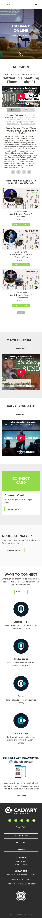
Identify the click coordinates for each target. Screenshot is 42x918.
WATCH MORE (21, 348)
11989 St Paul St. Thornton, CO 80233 (21, 884)
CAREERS (21, 849)
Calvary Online (24, 117)
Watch (15, 110)
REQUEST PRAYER (13, 550)
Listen (29, 110)
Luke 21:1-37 (30, 115)
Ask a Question (21, 864)
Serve (21, 696)
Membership (21, 733)
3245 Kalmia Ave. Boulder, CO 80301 (21, 875)
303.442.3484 (21, 861)
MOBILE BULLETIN (21, 836)
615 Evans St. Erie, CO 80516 (21, 879)
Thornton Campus (28, 119)
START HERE (21, 592)
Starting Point (21, 621)
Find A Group (21, 659)
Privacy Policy (21, 827)
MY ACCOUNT (21, 843)
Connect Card (14, 495)
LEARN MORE (21, 796)
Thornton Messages (12, 122)
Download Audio (29, 124)
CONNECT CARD (12, 509)
